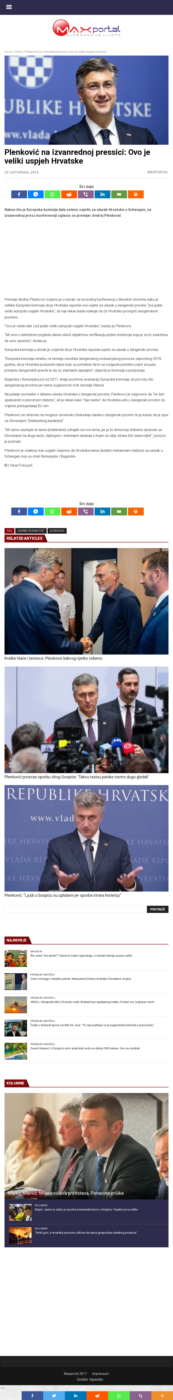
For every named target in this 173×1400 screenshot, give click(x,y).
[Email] (119, 194)
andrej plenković (31, 530)
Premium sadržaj (42, 974)
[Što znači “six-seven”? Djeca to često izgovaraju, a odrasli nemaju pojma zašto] (16, 958)
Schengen (57, 530)
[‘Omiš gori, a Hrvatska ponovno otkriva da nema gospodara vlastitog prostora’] (20, 1235)
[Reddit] (69, 194)
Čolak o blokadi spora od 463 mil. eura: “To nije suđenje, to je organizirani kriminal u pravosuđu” (92, 1025)
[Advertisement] (86, 259)
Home (8, 51)
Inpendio (96, 1379)
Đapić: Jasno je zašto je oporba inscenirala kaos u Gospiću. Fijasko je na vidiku (86, 1209)
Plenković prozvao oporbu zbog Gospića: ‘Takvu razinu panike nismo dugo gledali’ (77, 777)
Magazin (36, 951)
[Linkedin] (102, 194)
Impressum (100, 1374)
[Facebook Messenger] (36, 194)
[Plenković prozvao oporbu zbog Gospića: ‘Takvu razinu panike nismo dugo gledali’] (86, 719)
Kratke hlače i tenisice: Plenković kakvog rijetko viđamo (53, 658)
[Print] (136, 194)
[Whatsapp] (52, 194)
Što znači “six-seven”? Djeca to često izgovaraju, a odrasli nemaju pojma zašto (81, 955)
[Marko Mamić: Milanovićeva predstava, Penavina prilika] (86, 1146)
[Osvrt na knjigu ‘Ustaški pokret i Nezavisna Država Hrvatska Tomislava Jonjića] (16, 981)
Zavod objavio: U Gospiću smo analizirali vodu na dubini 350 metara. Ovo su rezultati (85, 1048)
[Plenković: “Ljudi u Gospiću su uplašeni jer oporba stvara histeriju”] (86, 838)
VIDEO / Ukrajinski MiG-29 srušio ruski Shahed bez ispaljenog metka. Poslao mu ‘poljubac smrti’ (92, 1002)
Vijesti (19, 51)
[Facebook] (19, 194)
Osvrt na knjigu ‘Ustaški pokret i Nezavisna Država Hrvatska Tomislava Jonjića (80, 978)
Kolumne (41, 1205)
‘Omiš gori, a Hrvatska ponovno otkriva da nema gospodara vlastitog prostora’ (86, 1232)
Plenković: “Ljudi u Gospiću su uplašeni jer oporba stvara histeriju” (63, 895)
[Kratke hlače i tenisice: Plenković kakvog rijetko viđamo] (86, 601)
